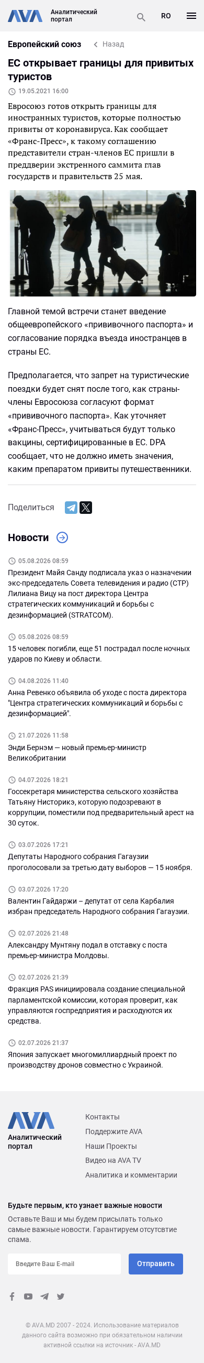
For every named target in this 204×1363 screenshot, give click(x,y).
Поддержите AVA (113, 1131)
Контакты (102, 1117)
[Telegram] (71, 507)
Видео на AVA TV (113, 1160)
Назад (113, 44)
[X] (86, 507)
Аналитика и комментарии (131, 1175)
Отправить (156, 1263)
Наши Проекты (111, 1146)
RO (166, 16)
